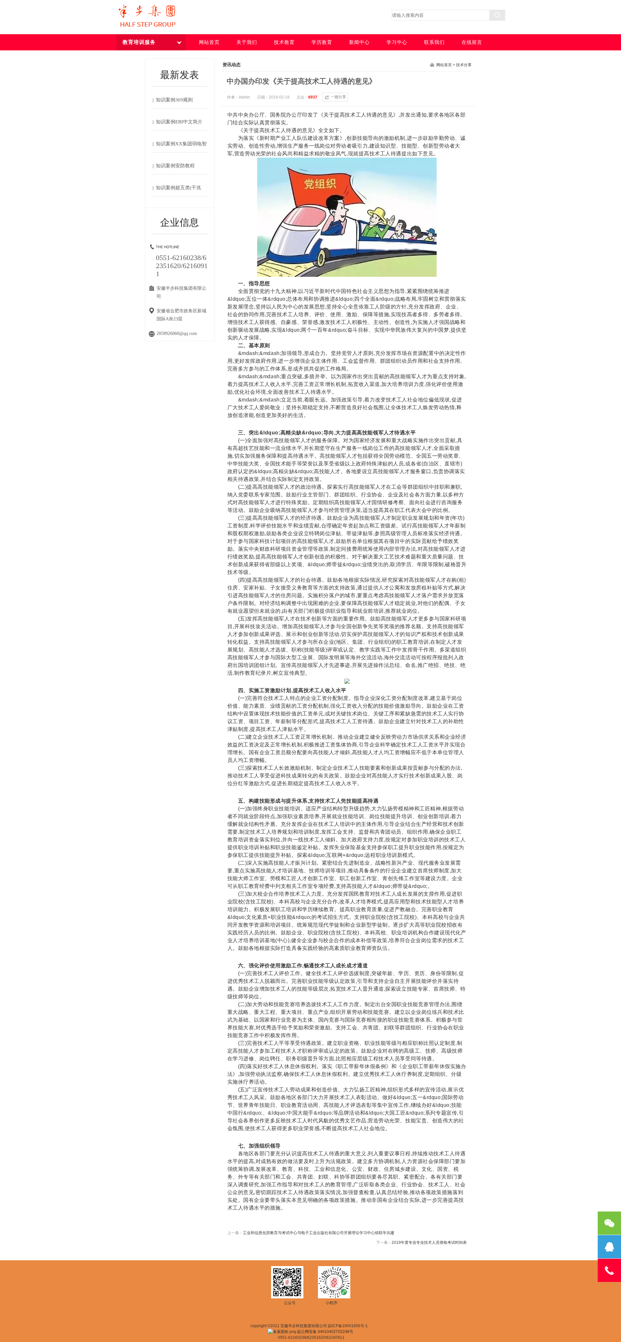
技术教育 (284, 42)
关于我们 (246, 42)
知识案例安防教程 (175, 165)
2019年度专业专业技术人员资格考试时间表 (429, 1242)
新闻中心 (359, 42)
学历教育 (321, 42)
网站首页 (209, 42)
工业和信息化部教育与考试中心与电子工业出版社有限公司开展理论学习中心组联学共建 (318, 1233)
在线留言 (472, 42)
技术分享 (464, 65)
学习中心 (397, 42)
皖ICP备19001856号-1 (348, 1326)
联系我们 (434, 42)
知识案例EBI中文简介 (179, 121)
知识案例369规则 (174, 99)
